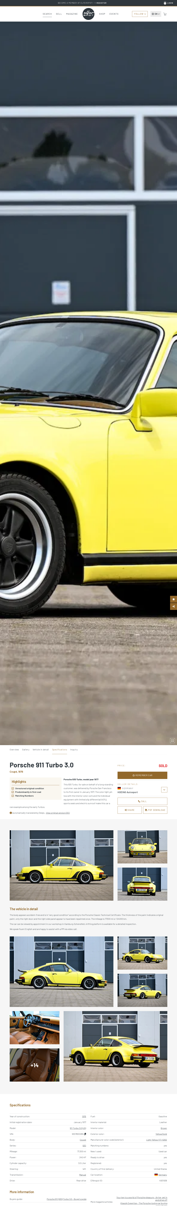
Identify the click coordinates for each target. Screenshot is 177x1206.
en (156, 14)
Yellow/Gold (161, 1134)
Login (170, 3)
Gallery (25, 749)
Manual (82, 1174)
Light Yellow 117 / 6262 (156, 1139)
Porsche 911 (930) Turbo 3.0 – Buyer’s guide (66, 1199)
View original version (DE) (58, 812)
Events (114, 14)
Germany (162, 1174)
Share (131, 810)
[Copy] (85, 1134)
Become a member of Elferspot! (82, 3)
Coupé (83, 1139)
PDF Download (156, 810)
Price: (122, 765)
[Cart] (165, 14)
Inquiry (74, 749)
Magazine (72, 14)
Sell (59, 14)
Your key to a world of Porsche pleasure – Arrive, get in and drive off (141, 1198)
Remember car (143, 775)
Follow (138, 14)
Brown (164, 1128)
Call (143, 801)
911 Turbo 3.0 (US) (78, 1128)
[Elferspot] (88, 14)
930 (84, 1145)
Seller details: (128, 784)
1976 (84, 1116)
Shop (102, 14)
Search (47, 14)
